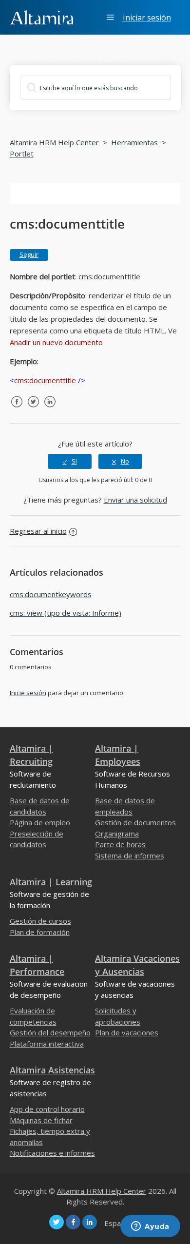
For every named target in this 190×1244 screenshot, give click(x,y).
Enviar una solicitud (135, 500)
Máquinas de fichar (41, 1120)
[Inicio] (41, 16)
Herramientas (134, 142)
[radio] (70, 461)
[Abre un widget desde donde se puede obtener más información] (150, 1227)
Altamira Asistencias (52, 1070)
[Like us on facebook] (73, 1222)
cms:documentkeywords (51, 594)
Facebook (17, 409)
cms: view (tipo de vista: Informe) (65, 613)
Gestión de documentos (135, 822)
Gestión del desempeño (50, 1032)
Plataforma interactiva (47, 1044)
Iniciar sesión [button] (147, 17)
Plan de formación (40, 932)
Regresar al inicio (38, 531)
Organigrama (117, 833)
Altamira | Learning (51, 882)
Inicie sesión (28, 692)
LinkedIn (50, 409)
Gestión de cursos (40, 921)
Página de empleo (40, 822)
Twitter (33, 409)
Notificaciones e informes (52, 1153)
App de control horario (47, 1109)
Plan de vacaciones (126, 1032)
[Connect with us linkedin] (89, 1222)
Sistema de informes (129, 855)
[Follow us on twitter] (56, 1222)
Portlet (22, 153)
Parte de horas (120, 844)
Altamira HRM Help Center (54, 142)
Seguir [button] (28, 254)
